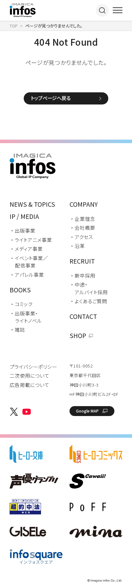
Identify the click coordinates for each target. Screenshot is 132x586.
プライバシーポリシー (33, 366)
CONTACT (83, 316)
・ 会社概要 (83, 227)
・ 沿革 (78, 245)
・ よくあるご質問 (89, 301)
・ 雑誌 (18, 329)
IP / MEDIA (24, 216)
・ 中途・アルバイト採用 (89, 288)
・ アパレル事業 (27, 274)
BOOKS (20, 289)
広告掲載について (29, 384)
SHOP (78, 335)
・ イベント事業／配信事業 (29, 261)
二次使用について (29, 375)
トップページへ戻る (50, 97)
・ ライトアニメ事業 (31, 239)
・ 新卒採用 (83, 275)
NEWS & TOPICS (32, 204)
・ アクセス (82, 236)
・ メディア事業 (27, 248)
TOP (14, 26)
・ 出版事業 (23, 230)
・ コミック (21, 303)
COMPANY (84, 204)
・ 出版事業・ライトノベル (26, 317)
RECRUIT (82, 261)
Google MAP (87, 410)
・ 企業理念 (83, 218)
